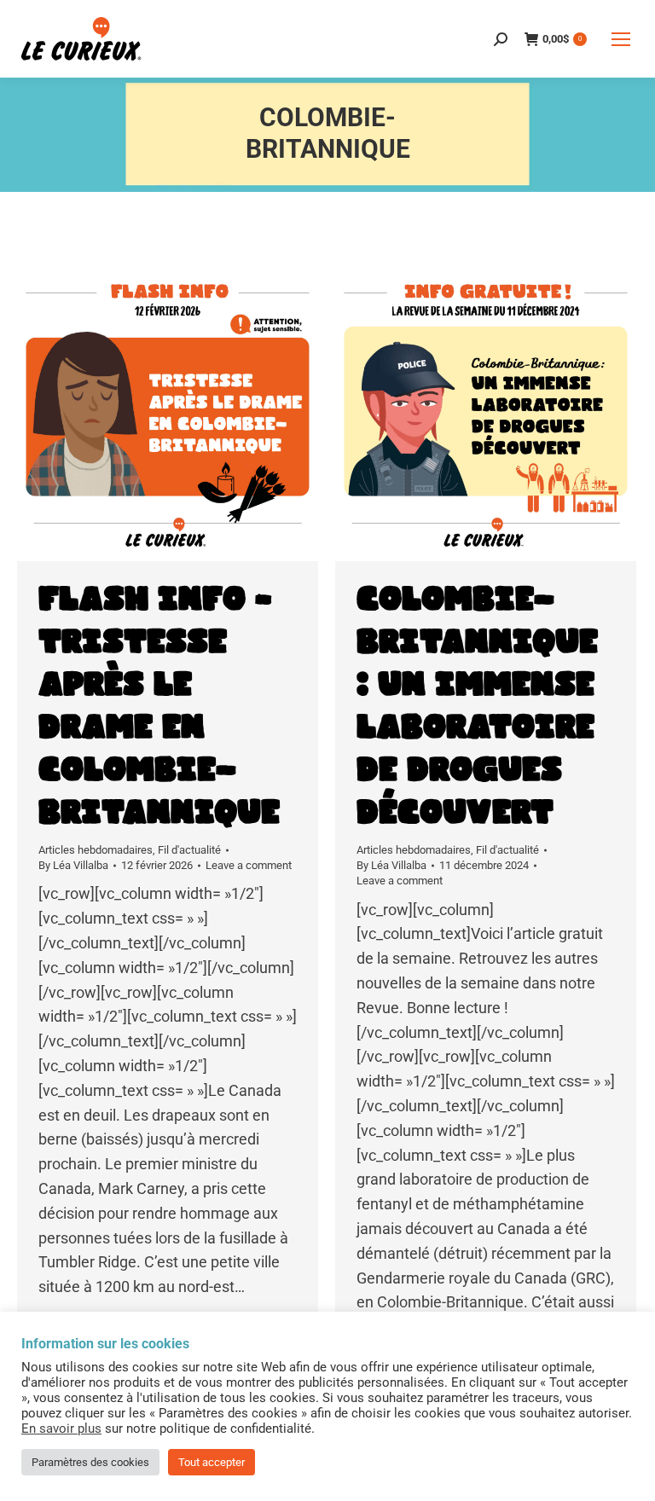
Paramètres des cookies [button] (90, 1462)
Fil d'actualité (189, 849)
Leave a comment (249, 865)
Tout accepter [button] (211, 1462)
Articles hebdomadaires (95, 849)
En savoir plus (61, 1428)
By (73, 865)
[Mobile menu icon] (621, 39)
